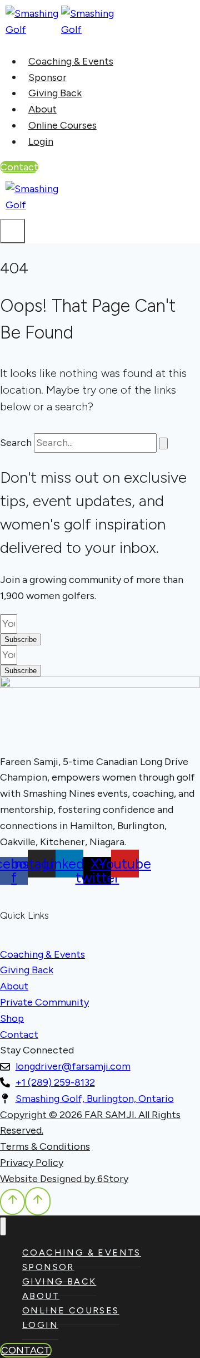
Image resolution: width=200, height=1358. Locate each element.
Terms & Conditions (45, 1146)
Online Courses (62, 125)
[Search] (163, 443)
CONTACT (26, 1350)
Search (16, 443)
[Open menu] (12, 231)
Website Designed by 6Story (64, 1179)
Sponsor (47, 77)
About (42, 109)
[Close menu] (3, 1226)
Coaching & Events (70, 61)
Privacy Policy (31, 1162)
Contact (19, 167)
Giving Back (55, 93)
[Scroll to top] (12, 1202)
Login (40, 141)
